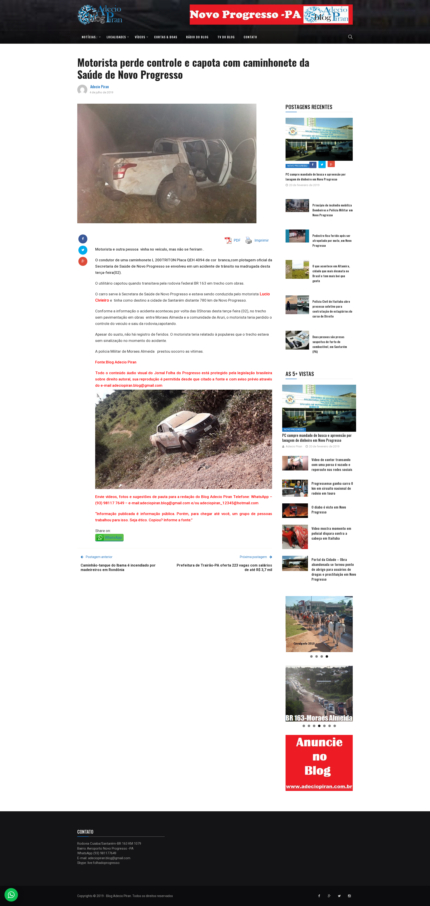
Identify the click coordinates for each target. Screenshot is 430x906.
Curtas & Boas (165, 36)
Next (360, 13)
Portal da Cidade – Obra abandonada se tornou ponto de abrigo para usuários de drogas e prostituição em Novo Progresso (334, 569)
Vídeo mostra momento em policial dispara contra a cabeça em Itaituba (331, 533)
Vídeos (140, 36)
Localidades (116, 36)
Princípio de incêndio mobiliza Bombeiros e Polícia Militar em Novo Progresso (332, 210)
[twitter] (83, 249)
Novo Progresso (297, 166)
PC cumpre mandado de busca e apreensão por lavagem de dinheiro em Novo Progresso (316, 176)
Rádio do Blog (197, 36)
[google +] (83, 261)
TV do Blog (226, 36)
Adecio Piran (99, 86)
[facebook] (83, 238)
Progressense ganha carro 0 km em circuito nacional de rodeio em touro (332, 488)
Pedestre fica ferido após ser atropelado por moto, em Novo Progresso (332, 240)
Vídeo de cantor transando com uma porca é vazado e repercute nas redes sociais (332, 464)
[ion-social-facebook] (319, 896)
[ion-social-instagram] (349, 896)
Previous (181, 13)
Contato (250, 36)
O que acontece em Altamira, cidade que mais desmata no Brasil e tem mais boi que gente (331, 273)
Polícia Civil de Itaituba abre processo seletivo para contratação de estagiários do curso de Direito (332, 308)
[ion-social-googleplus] (329, 896)
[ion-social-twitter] (339, 896)
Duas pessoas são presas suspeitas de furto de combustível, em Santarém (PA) (329, 344)
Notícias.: (90, 36)
